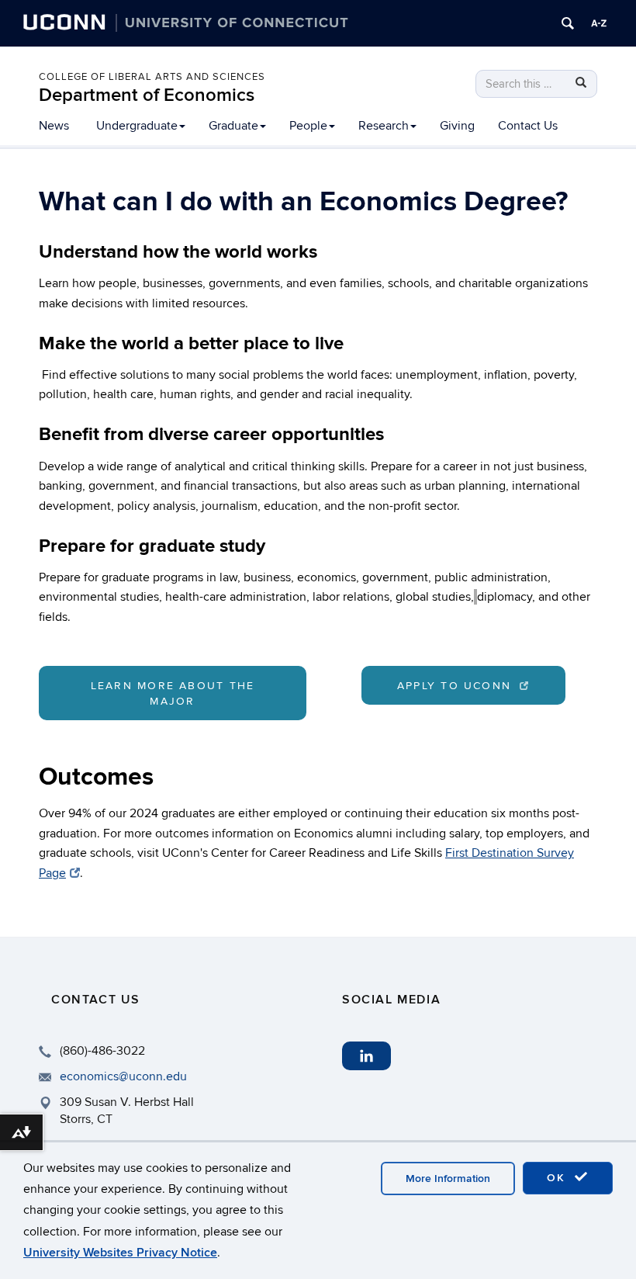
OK (558, 1177)
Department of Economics (146, 95)
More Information (448, 1178)
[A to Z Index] (598, 23)
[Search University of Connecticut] (567, 23)
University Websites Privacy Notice (120, 1252)
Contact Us (528, 125)
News (54, 125)
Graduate (233, 125)
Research (383, 125)
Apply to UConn (457, 685)
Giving (457, 125)
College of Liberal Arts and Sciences (152, 77)
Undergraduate (137, 125)
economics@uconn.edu (123, 1076)
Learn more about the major (173, 693)
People (308, 125)
